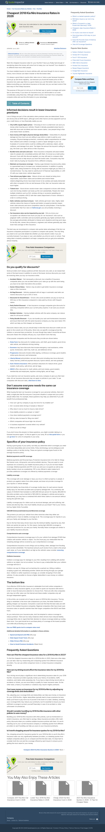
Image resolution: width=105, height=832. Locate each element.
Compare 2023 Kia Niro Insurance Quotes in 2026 (41, 750)
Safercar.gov (36, 208)
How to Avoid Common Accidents (22, 644)
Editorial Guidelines (13, 53)
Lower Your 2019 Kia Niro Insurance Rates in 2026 (40, 799)
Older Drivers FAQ (16, 641)
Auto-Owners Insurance (18, 363)
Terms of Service (74, 828)
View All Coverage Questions (82, 44)
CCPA (91, 828)
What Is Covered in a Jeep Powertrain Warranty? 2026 (81, 24)
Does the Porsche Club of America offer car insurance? (84, 41)
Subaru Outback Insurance (81, 52)
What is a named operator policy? (83, 16)
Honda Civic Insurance (80, 65)
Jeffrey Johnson (29, 42)
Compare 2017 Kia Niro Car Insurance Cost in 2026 (17, 799)
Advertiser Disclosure (60, 48)
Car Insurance (74, 2)
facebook (97, 819)
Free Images (84, 828)
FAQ (67, 2)
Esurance (13, 347)
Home (8, 9)
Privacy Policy (64, 828)
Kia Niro (39, 9)
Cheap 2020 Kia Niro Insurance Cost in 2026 (62, 799)
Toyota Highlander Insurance (82, 73)
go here (12, 437)
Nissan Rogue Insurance (80, 68)
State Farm (14, 342)
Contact (56, 828)
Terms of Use (47, 33)
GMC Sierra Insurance (79, 63)
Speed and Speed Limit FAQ (20, 635)
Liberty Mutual (15, 358)
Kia (34, 9)
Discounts (83, 2)
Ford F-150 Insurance (79, 57)
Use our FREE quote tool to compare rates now (23, 627)
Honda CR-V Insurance (80, 55)
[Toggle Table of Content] (19, 103)
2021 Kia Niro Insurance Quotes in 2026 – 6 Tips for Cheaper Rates (87, 800)
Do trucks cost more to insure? (82, 32)
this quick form (54, 434)
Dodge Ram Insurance (79, 71)
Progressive (14, 353)
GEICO (12, 369)
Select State (59, 2)
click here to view (34, 380)
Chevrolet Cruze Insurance (81, 60)
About (8, 820)
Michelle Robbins (52, 42)
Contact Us (14, 820)
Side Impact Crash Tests (18, 638)
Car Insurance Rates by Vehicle (22, 9)
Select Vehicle (49, 2)
